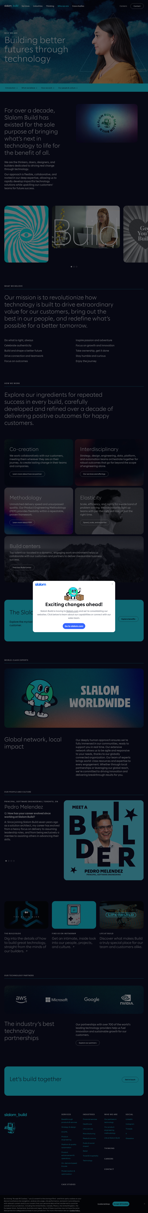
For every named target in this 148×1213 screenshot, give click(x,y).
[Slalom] (40, 584)
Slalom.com (72, 611)
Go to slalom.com (74, 626)
